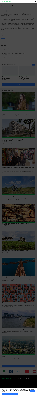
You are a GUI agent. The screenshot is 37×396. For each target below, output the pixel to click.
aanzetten (3, 391)
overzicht (17, 390)
